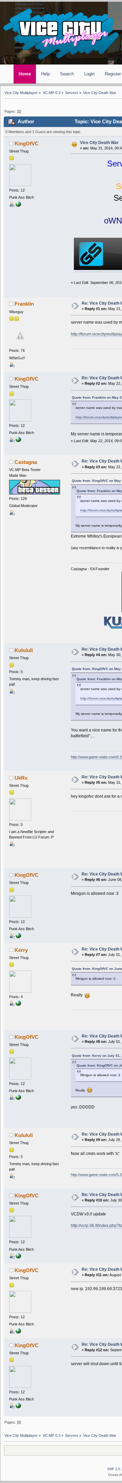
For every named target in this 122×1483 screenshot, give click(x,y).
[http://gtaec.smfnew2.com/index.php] (18, 1004)
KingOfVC (27, 143)
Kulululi (24, 650)
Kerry (21, 950)
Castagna (26, 462)
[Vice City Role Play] (18, 205)
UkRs (21, 778)
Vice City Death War (99, 142)
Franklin (24, 304)
